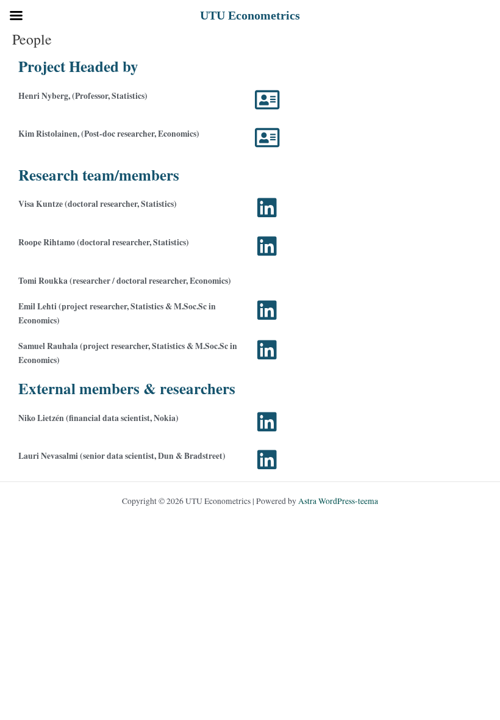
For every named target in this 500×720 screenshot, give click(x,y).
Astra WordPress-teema (338, 500)
